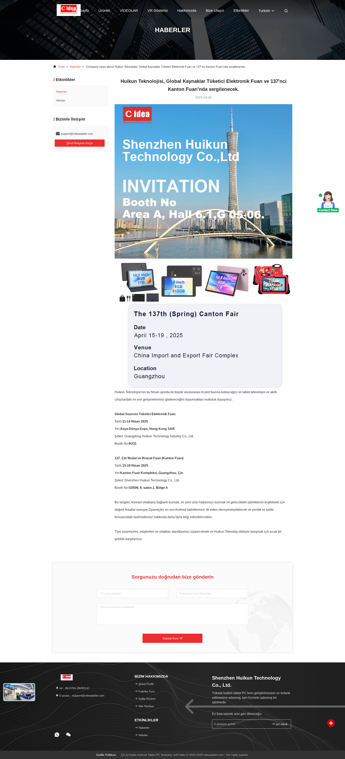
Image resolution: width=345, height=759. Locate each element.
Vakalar (60, 100)
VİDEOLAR (129, 11)
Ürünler (104, 11)
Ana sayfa (80, 11)
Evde (61, 66)
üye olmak (281, 724)
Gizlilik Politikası (106, 754)
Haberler (75, 66)
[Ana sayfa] (67, 677)
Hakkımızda (186, 11)
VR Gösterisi (158, 11)
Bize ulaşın (215, 11)
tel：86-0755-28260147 (74, 688)
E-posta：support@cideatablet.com (81, 695)
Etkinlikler (241, 11)
